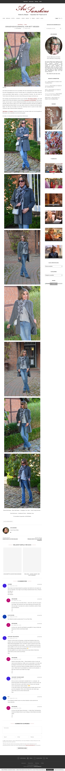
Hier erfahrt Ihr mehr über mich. (53, 73)
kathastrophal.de (37, 766)
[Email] (56, 18)
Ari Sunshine (18, 28)
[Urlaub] (53, 283)
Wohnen (18, 18)
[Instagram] (55, 18)
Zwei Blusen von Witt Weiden (30, 100)
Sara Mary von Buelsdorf (18, 677)
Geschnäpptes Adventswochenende (12, 574)
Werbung (36, 1)
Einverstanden (50, 769)
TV (30, 18)
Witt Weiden (5, 111)
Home (4, 18)
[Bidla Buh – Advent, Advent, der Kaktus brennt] (32, 559)
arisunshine (14, 598)
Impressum (26, 1)
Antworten (39, 584)
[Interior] (53, 118)
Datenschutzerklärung (30, 745)
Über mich (8, 18)
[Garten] (53, 142)
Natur (42, 18)
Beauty (38, 18)
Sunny (46, 89)
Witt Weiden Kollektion (32, 98)
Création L (12, 111)
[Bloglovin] (58, 18)
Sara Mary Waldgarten (13, 636)
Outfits (12, 18)
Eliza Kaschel (11, 615)
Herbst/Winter (20, 24)
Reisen (33, 18)
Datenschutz (31, 1)
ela (8, 696)
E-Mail (40, 1)
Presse (27, 18)
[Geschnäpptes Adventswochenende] (12, 559)
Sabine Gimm (47, 97)
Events (23, 18)
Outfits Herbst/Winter (7, 521)
